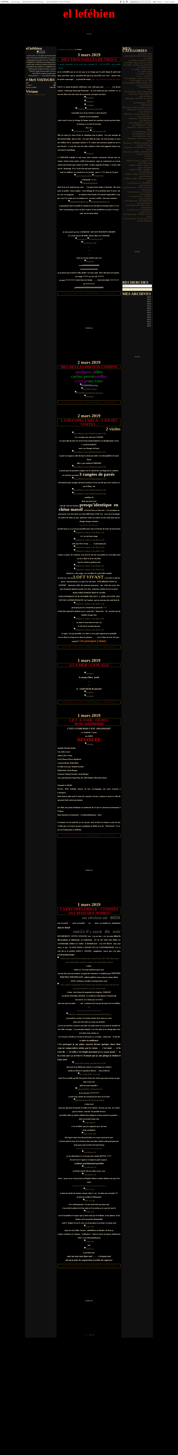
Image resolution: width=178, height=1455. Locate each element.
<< (85, 1335)
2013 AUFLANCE (145, 54)
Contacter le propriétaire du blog (35, 94)
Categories (69, 49)
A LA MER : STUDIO (143, 74)
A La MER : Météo (145, 72)
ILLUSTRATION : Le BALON (140, 123)
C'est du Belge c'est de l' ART (141, 81)
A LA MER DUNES (144, 67)
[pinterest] (127, 2)
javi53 (40, 75)
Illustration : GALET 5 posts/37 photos (137, 107)
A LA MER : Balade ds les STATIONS (137, 65)
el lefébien (60, 49)
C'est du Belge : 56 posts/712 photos (138, 78)
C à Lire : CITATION (144, 76)
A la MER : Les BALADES (142, 69)
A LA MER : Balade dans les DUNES (138, 63)
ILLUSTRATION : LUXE (142, 132)
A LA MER (148, 58)
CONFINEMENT (145, 87)
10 (90, 1335)
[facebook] (121, 2)
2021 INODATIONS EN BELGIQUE (138, 56)
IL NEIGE (148, 156)
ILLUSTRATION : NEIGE (142, 134)
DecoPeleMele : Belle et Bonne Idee (138, 92)
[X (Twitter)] (124, 2)
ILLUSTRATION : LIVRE (142, 125)
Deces (149, 89)
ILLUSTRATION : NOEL (142, 136)
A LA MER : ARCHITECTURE (140, 60)
